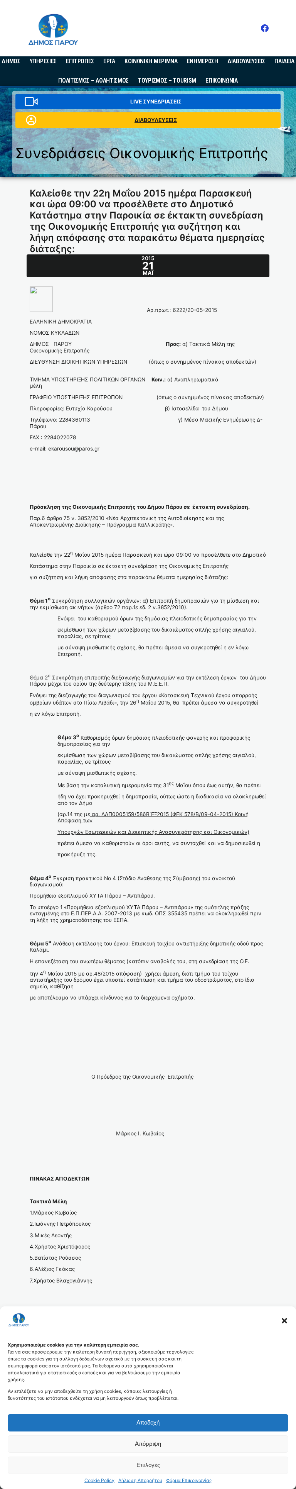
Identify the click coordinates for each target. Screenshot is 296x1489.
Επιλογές (148, 1465)
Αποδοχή (148, 1422)
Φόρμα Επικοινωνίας (189, 1480)
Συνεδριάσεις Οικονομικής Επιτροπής (141, 153)
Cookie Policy (99, 1480)
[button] (284, 1321)
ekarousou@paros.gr (73, 449)
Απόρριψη (148, 1443)
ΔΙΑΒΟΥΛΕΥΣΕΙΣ (156, 120)
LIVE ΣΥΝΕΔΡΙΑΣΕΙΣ (156, 101)
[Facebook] (264, 28)
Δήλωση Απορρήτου (140, 1480)
